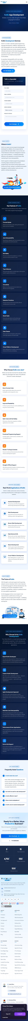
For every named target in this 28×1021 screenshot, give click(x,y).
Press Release (4, 931)
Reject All (8, 1014)
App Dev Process (18, 948)
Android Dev (17, 956)
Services (14, 23)
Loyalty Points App (5, 962)
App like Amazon (18, 973)
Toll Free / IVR (18, 934)
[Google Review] (12, 903)
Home (10, 23)
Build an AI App (18, 959)
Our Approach (4, 920)
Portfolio (3, 917)
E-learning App (4, 948)
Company (3, 914)
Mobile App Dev (18, 914)
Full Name (6, 88)
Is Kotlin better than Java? (11, 775)
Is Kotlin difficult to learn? (11, 796)
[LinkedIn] (12, 899)
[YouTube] (15, 899)
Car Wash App (4, 968)
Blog (2, 934)
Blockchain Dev (18, 926)
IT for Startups (18, 951)
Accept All (20, 1014)
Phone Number (7, 100)
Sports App (3, 959)
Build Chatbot (18, 953)
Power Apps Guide (19, 970)
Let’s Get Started (7, 70)
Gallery (2, 929)
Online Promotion (19, 937)
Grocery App (3, 945)
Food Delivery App (19, 962)
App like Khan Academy (20, 965)
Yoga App (3, 970)
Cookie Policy (5, 1017)
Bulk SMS (17, 931)
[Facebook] (2, 899)
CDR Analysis (4, 965)
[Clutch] (4, 903)
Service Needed (7, 107)
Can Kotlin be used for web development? (15, 791)
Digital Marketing (18, 929)
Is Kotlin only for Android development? (14, 804)
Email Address (7, 94)
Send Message (13, 124)
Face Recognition (4, 973)
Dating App (3, 953)
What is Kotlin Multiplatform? (12, 800)
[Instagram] (5, 899)
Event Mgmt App (4, 951)
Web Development (19, 917)
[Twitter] (8, 899)
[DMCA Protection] (6, 906)
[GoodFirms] (20, 903)
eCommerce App (18, 945)
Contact (2, 926)
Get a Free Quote (13, 836)
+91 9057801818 (15, 840)
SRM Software (18, 968)
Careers (2, 923)
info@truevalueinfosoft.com (15, 994)
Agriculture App (4, 956)
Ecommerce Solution (19, 920)
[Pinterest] (18, 899)
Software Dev (18, 923)
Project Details (8, 113)
